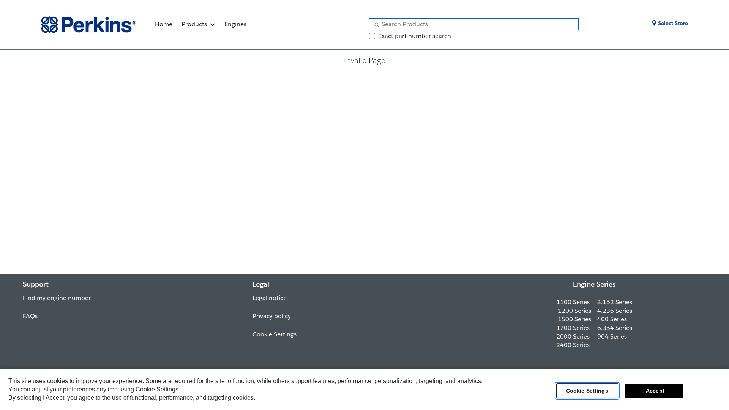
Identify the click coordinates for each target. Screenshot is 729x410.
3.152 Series (614, 302)
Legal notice (269, 298)
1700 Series (573, 328)
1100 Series (573, 302)
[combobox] (470, 24)
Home (163, 24)
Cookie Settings (587, 391)
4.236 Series (614, 311)
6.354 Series (614, 328)
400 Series (612, 319)
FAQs (30, 316)
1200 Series (574, 311)
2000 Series (573, 337)
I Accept (653, 391)
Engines (235, 24)
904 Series (612, 337)
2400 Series (573, 345)
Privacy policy (271, 316)
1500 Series (574, 319)
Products (194, 24)
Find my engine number (57, 298)
